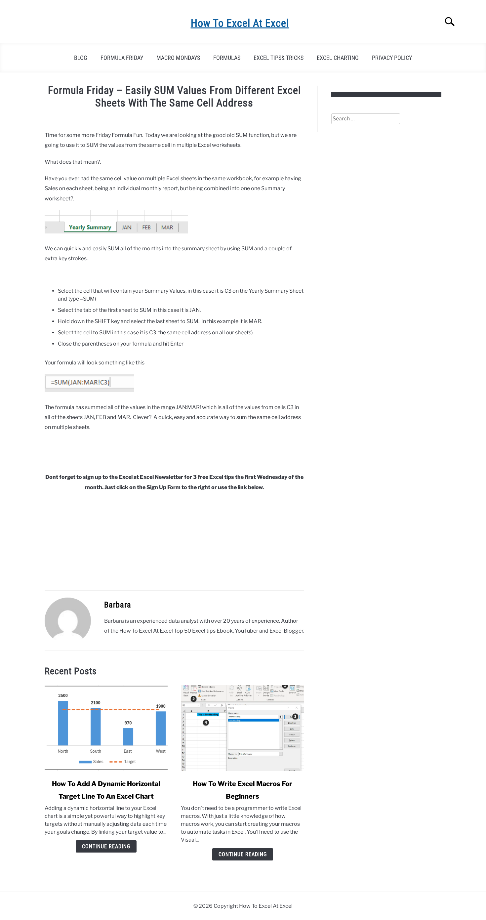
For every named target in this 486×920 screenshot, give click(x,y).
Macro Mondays (178, 57)
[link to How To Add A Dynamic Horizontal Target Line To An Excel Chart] (106, 728)
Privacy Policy (392, 57)
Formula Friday (122, 57)
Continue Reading (106, 846)
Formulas (226, 57)
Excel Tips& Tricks (279, 57)
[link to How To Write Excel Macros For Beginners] (242, 728)
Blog (80, 57)
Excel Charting (338, 57)
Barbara (117, 604)
